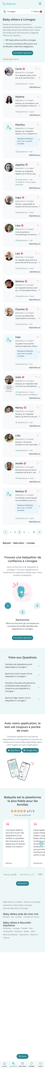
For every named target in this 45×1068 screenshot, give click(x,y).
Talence (6, 938)
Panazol (6, 917)
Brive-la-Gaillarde (10, 935)
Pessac (26, 931)
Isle (12, 917)
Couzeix (18, 917)
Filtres (37, 11)
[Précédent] (6, 532)
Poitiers (24, 928)
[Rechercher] (4, 11)
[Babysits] (9, 3)
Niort (33, 931)
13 (34, 532)
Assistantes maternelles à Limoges (17, 905)
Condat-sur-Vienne (31, 917)
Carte (24, 1056)
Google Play (31, 750)
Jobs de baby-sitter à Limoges (15, 908)
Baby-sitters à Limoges (12, 902)
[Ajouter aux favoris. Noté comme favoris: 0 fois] (38, 97)
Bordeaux (7, 928)
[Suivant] (39, 532)
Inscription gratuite (23, 53)
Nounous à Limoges (32, 902)
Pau (31, 928)
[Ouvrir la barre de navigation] (40, 3)
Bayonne (34, 935)
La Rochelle (8, 931)
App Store (15, 750)
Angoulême (24, 935)
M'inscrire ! (22, 883)
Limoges (16, 928)
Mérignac (18, 931)
